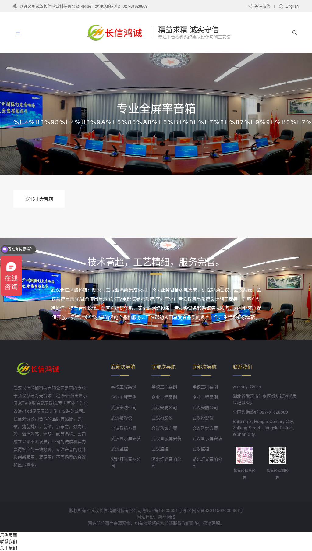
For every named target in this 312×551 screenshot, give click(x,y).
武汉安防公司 (123, 407)
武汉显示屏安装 (126, 438)
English (292, 6)
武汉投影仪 (121, 418)
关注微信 (262, 6)
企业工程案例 (123, 397)
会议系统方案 (123, 428)
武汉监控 (119, 449)
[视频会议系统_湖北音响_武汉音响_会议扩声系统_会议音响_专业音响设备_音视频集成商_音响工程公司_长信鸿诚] (117, 32)
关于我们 (8, 548)
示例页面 (8, 535)
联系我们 (8, 541)
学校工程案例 (123, 386)
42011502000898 (222, 510)
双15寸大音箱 (39, 199)
